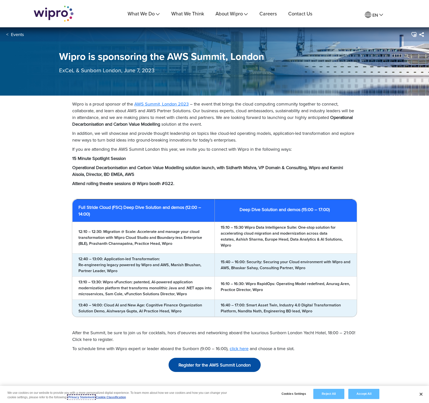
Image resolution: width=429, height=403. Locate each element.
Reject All (329, 394)
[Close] (421, 394)
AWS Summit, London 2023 (161, 104)
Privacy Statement (81, 397)
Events (17, 34)
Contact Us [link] (300, 13)
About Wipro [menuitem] (229, 13)
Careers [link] (268, 13)
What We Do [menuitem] (141, 13)
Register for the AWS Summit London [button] (215, 365)
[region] (214, 394)
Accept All (364, 394)
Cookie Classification (111, 397)
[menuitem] (374, 15)
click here (239, 348)
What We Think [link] (187, 13)
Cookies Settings (294, 394)
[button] (413, 34)
